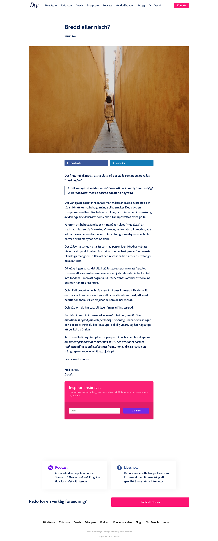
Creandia (116, 536)
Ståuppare (93, 5)
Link (54, 489)
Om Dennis (155, 5)
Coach (79, 5)
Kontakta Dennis (150, 502)
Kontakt (181, 5)
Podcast (107, 5)
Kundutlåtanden (125, 5)
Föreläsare (51, 5)
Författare (66, 5)
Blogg (141, 5)
